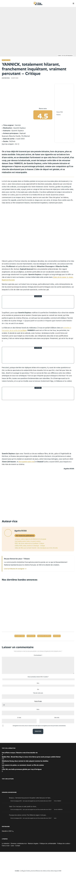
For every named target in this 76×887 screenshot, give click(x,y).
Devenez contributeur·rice (19, 843)
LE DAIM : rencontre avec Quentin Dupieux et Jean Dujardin (41, 355)
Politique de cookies (63, 843)
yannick (57, 636)
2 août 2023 (20, 636)
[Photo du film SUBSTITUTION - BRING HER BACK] (8, 393)
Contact (17, 845)
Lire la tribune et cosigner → (15, 569)
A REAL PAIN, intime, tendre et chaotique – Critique (30, 545)
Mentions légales (33, 843)
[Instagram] (32, 865)
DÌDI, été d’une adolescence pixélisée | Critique (29, 543)
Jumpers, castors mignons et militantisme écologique (30, 539)
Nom (38, 709)
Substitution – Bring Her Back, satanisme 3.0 (34, 393)
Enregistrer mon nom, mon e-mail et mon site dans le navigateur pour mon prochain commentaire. (39, 725)
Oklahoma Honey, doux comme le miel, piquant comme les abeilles (25, 761)
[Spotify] (46, 865)
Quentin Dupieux (45, 636)
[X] (30, 865)
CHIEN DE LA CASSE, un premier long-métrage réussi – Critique (42, 302)
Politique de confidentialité (48, 843)
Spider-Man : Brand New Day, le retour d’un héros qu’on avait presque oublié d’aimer (31, 757)
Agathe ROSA (6, 78)
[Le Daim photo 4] (8, 355)
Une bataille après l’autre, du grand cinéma (28, 541)
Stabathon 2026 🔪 (8, 831)
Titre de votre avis (38, 693)
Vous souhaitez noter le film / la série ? (38, 676)
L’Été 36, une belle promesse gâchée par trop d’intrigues (22, 769)
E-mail (19, 717)
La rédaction (5, 843)
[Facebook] (27, 865)
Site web (56, 717)
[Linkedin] (38, 865)
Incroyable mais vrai (26, 462)
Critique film (6, 60)
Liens (12, 845)
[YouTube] (35, 865)
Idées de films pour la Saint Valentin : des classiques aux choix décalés (36, 548)
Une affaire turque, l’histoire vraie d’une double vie (20, 753)
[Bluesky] (40, 865)
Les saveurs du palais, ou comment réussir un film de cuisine (23, 765)
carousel (31, 636)
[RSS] (48, 865)
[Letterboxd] (43, 865)
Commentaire (38, 655)
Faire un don (6, 845)
